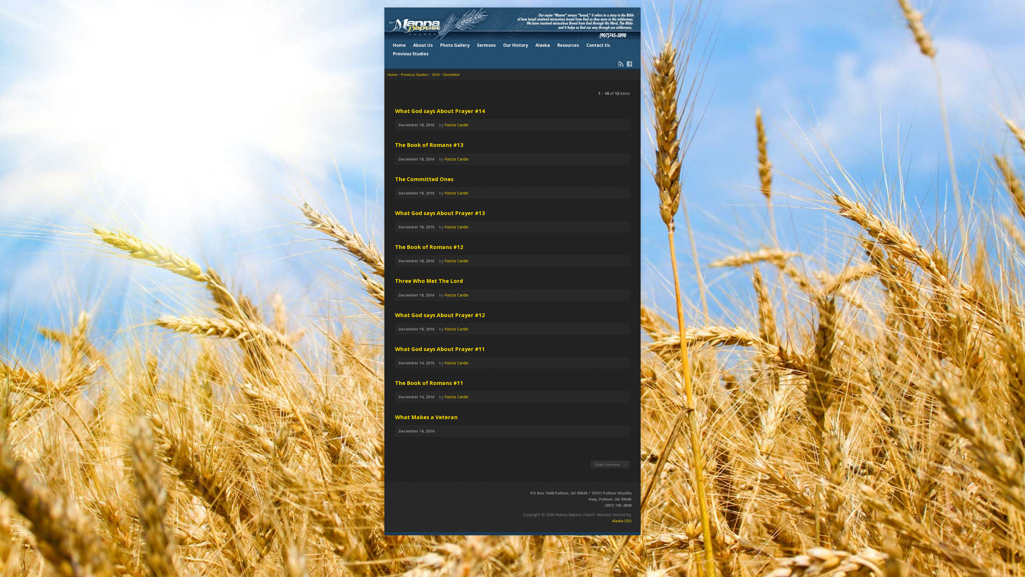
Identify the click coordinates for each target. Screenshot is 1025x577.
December (451, 74)
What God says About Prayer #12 (440, 315)
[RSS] (621, 64)
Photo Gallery (455, 45)
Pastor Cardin (456, 124)
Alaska (542, 45)
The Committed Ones (424, 179)
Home (399, 45)
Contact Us (598, 45)
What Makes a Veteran (426, 417)
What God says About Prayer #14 (440, 111)
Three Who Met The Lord (429, 280)
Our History (515, 45)
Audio (623, 125)
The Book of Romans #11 (429, 383)
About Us (423, 45)
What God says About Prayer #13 (440, 213)
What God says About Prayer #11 (440, 349)
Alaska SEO (622, 520)
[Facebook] (629, 64)
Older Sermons (610, 464)
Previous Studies (410, 54)
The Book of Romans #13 (429, 145)
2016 (435, 74)
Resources (568, 45)
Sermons (486, 45)
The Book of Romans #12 (429, 247)
